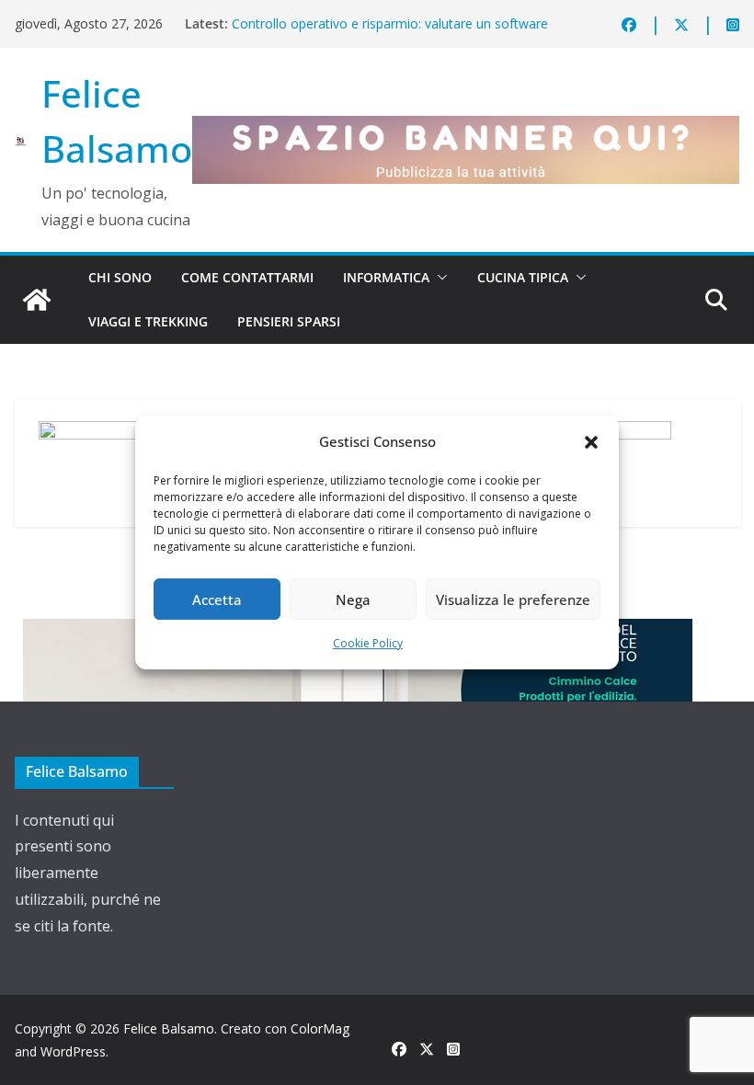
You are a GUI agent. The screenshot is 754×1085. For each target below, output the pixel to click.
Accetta (217, 599)
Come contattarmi (247, 277)
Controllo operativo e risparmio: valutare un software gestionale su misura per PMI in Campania (390, 33)
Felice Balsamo (168, 1028)
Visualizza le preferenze (513, 599)
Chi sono (120, 277)
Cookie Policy (368, 643)
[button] (591, 442)
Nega (353, 599)
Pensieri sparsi (288, 321)
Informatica (386, 277)
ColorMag (320, 1028)
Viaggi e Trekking (148, 321)
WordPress (73, 1051)
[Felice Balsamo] (36, 299)
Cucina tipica (522, 277)
